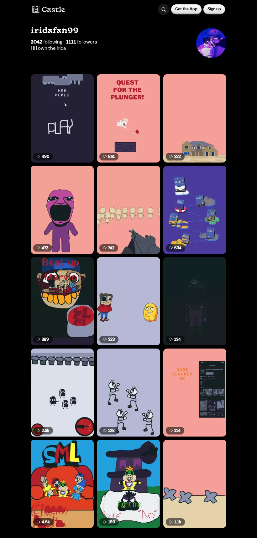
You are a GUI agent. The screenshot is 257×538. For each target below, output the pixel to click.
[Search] (163, 9)
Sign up (214, 9)
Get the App (186, 9)
